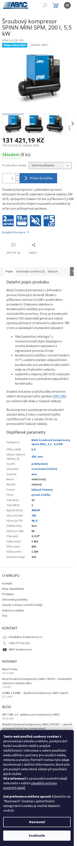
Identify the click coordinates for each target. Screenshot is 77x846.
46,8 (34, 521)
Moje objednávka (13, 589)
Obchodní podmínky (15, 600)
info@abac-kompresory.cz (26, 637)
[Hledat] (45, 5)
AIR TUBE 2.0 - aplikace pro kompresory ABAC (31, 715)
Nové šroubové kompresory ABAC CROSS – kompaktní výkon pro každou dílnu (37, 681)
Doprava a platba (13, 610)
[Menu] (67, 5)
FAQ (4, 616)
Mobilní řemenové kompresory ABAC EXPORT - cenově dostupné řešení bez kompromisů (37, 727)
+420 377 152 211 (19, 643)
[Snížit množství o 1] (17, 180)
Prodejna (8, 594)
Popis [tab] (9, 271)
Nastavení (37, 822)
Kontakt (7, 583)
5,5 (33, 449)
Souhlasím (37, 835)
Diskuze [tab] (53, 271)
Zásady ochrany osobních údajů (22, 605)
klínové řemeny (42, 490)
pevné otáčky (40, 495)
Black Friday (10, 669)
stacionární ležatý (44, 469)
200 (33, 457)
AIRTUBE (60, 396)
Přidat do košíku (41, 178)
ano (40, 457)
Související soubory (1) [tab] (30, 271)
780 (33, 516)
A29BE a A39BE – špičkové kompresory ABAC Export (35, 693)
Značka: (39, 45)
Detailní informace (13, 232)
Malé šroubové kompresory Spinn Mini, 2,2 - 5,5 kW (50, 442)
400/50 (35, 510)
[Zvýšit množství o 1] (17, 175)
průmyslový (39, 464)
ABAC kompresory (20, 649)
